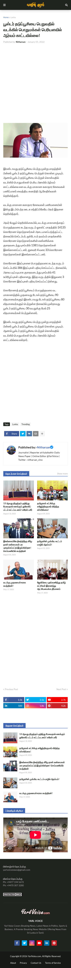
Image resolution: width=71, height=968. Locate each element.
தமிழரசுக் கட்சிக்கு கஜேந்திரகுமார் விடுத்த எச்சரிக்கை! (48, 506)
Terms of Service (53, 963)
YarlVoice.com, (35, 956)
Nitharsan (43, 447)
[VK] (29, 433)
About (13, 963)
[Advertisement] (35, 83)
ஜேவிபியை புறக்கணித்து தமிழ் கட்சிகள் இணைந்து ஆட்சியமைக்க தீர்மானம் (51, 585)
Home (6, 17)
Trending (25, 424)
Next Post (61, 689)
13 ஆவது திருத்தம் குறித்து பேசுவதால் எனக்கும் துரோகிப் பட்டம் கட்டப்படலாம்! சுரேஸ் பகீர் (17, 506)
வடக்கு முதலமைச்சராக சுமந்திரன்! (14, 584)
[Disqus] (35, 639)
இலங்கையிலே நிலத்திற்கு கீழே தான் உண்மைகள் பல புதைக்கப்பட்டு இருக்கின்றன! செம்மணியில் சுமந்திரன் (17, 546)
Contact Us (36, 963)
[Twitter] (23, 433)
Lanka (13, 17)
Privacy (23, 963)
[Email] (35, 433)
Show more (62, 473)
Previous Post (11, 689)
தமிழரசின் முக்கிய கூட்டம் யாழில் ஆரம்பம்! (49, 543)
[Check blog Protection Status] (13, 895)
